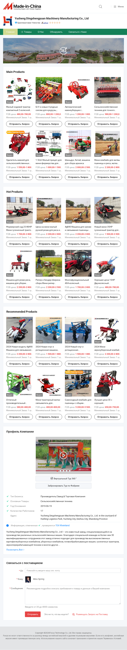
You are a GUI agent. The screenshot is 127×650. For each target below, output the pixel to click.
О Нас (41, 31)
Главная (10, 31)
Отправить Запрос (19, 124)
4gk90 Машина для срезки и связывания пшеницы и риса (78, 230)
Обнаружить (56, 31)
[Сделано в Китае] (22, 6)
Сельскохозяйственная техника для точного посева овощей (106, 110)
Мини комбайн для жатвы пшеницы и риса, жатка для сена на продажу (107, 163)
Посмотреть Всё (14, 549)
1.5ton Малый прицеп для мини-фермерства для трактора (49, 163)
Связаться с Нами (78, 31)
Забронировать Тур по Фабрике (63, 485)
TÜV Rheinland (62, 525)
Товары (28, 31)
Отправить (32, 614)
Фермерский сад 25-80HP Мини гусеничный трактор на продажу (19, 230)
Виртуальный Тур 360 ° (65, 478)
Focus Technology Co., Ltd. (61, 633)
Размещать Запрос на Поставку (90, 614)
